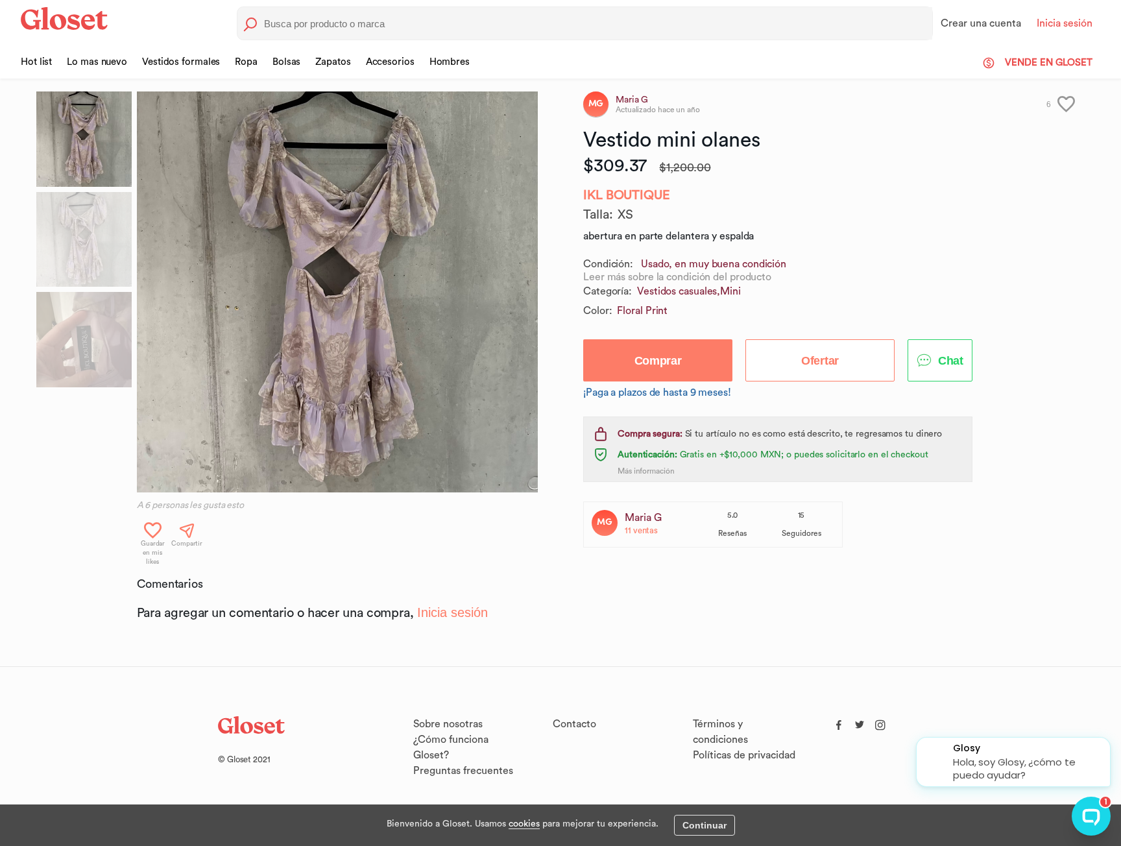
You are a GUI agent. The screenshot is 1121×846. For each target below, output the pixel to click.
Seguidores (801, 533)
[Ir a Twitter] (859, 722)
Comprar (658, 360)
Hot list (36, 62)
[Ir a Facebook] (838, 722)
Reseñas (732, 533)
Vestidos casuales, (678, 291)
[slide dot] (84, 139)
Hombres (449, 62)
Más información (646, 471)
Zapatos (332, 62)
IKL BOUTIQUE (626, 195)
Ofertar (820, 360)
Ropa (246, 62)
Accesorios (390, 62)
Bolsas (286, 62)
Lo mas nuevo (97, 62)
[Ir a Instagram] (880, 722)
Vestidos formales (181, 62)
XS (625, 214)
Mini (730, 291)
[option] (337, 291)
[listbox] (337, 291)
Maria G (643, 518)
